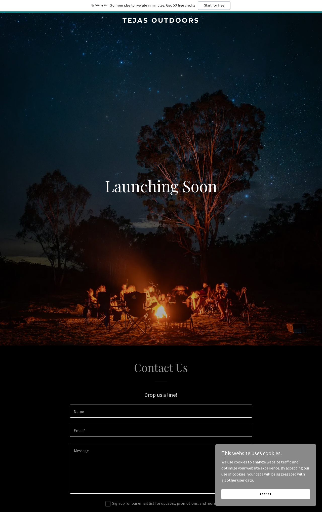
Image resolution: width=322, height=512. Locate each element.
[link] (161, 21)
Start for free (214, 5)
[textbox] (161, 411)
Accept (266, 494)
